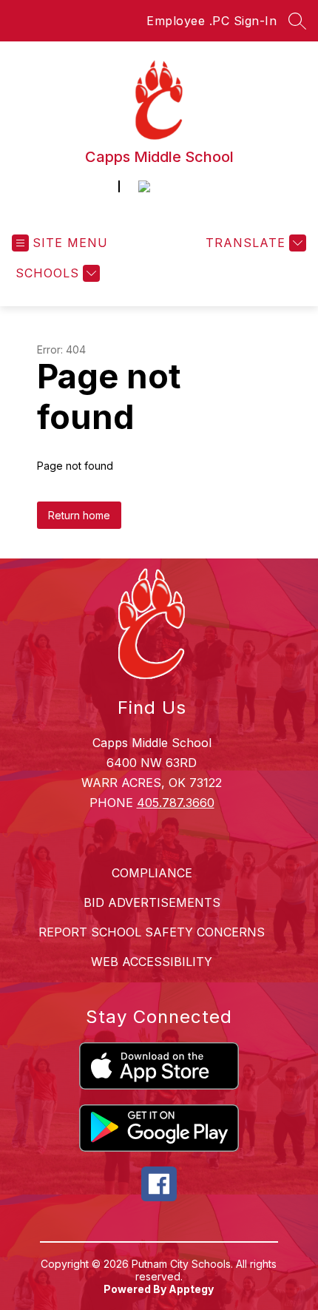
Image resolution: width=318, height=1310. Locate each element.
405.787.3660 (175, 802)
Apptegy (191, 1289)
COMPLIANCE (152, 872)
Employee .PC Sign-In (211, 20)
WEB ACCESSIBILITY (151, 961)
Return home (79, 515)
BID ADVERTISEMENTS (152, 902)
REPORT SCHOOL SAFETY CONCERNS (151, 932)
